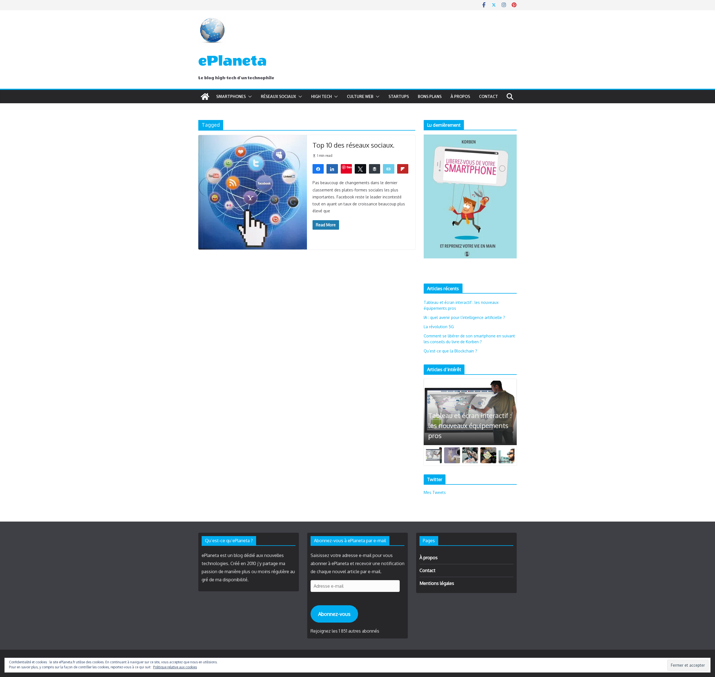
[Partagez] (318, 168)
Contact (488, 96)
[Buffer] (374, 168)
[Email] (388, 168)
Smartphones (231, 96)
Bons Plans (430, 96)
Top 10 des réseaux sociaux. (353, 145)
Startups (399, 96)
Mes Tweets (435, 492)
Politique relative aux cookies (175, 667)
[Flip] (402, 168)
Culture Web (360, 96)
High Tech (321, 96)
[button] (249, 96)
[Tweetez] (360, 168)
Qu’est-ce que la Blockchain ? (450, 351)
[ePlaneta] (205, 96)
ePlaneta (232, 60)
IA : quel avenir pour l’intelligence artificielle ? (464, 317)
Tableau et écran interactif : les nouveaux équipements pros (470, 425)
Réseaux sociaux (278, 96)
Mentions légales (437, 583)
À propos (460, 96)
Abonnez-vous (334, 614)
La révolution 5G (439, 326)
